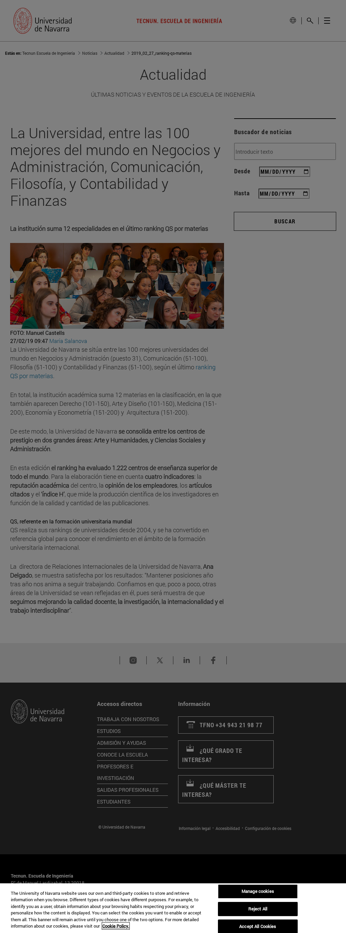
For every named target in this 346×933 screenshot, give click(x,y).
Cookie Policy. (115, 926)
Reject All (257, 909)
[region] (173, 908)
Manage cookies (258, 891)
